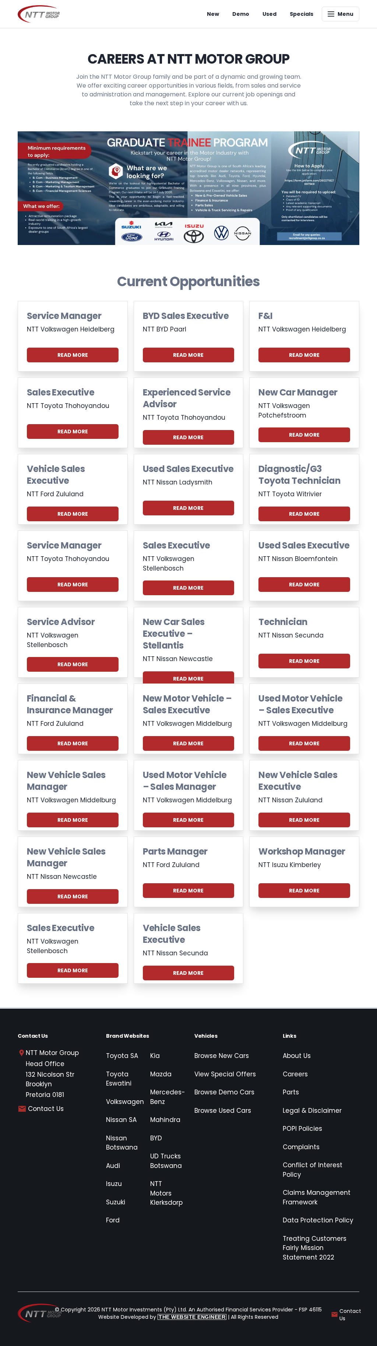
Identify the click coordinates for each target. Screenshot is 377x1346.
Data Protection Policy (318, 1220)
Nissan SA (121, 1119)
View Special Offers (225, 1074)
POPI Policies (302, 1128)
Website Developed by (161, 1317)
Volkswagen (125, 1101)
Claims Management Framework (316, 1197)
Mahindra (165, 1119)
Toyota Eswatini (118, 1079)
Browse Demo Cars (224, 1092)
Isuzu (114, 1183)
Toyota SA (122, 1055)
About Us (297, 1055)
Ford (113, 1220)
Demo (240, 14)
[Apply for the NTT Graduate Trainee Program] (188, 188)
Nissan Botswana (122, 1143)
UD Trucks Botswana (166, 1161)
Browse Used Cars (222, 1110)
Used (269, 14)
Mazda (161, 1074)
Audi (113, 1165)
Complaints (301, 1147)
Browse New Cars (221, 1055)
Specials (301, 14)
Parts (291, 1092)
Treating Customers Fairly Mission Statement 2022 (314, 1248)
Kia (155, 1055)
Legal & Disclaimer (312, 1110)
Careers (295, 1074)
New (213, 14)
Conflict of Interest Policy (312, 1170)
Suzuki (115, 1202)
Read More (72, 355)
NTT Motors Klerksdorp (166, 1193)
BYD (156, 1138)
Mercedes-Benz (167, 1097)
